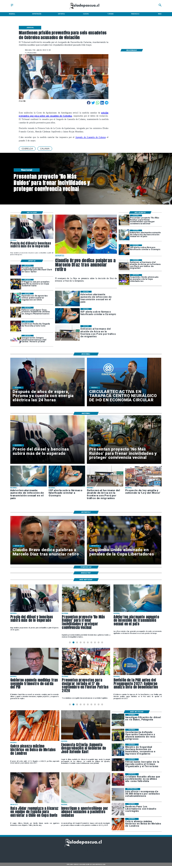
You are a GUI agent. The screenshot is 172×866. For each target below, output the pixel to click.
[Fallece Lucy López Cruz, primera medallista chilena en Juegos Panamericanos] (15, 312)
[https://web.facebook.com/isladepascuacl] (68, 852)
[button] (27, 149)
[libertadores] (118, 809)
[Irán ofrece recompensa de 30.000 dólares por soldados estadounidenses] (118, 794)
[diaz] (86, 253)
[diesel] (31, 238)
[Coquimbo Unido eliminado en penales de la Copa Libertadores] (124, 279)
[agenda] (118, 764)
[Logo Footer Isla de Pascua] (85, 847)
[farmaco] (124, 249)
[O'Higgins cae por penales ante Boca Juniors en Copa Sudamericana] (15, 284)
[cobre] (34, 740)
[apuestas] (15, 298)
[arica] (124, 264)
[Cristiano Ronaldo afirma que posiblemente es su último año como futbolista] (118, 779)
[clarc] (15, 270)
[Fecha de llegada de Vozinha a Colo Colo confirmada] (15, 326)
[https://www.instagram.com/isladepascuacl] (86, 852)
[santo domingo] (15, 340)
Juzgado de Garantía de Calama (90, 137)
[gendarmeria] (118, 735)
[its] (124, 235)
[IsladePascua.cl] (12, 6)
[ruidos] (124, 220)
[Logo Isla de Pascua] (86, 10)
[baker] (118, 720)
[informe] (118, 750)
